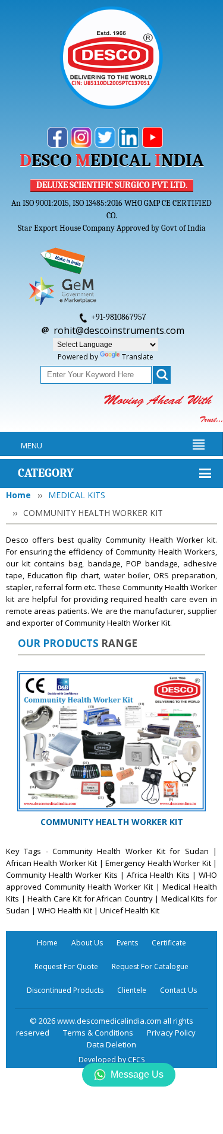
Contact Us (178, 990)
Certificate (169, 943)
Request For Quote (66, 966)
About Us (87, 943)
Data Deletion (111, 1044)
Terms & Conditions (98, 1032)
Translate (137, 357)
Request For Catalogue (150, 966)
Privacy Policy (171, 1032)
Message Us (137, 1074)
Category (46, 473)
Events (127, 943)
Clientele (131, 990)
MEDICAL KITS (76, 495)
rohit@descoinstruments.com (119, 330)
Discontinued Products (65, 990)
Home (18, 495)
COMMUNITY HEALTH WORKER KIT (111, 821)
